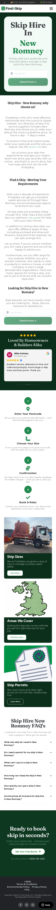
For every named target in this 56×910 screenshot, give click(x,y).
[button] (28, 743)
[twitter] (26, 904)
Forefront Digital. (34, 897)
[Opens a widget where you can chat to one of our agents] (45, 905)
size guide (34, 217)
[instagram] (32, 904)
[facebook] (20, 904)
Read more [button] (12, 377)
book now (35, 146)
